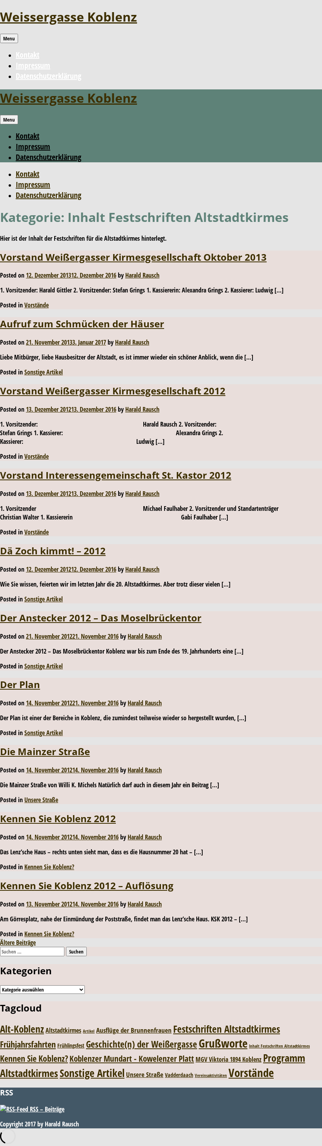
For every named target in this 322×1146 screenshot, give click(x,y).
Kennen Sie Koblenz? (49, 867)
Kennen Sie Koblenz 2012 (58, 818)
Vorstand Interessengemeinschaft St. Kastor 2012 (115, 475)
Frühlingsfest (70, 1045)
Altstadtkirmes (63, 1030)
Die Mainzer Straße (45, 751)
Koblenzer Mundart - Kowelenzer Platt (132, 1058)
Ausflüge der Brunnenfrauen (134, 1030)
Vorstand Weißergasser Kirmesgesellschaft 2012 (112, 390)
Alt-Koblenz (22, 1028)
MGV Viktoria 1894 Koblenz (229, 1059)
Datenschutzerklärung (48, 76)
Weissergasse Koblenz (68, 16)
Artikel (89, 1031)
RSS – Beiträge (46, 1109)
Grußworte (223, 1043)
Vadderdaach (179, 1075)
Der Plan (20, 684)
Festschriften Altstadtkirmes (226, 1029)
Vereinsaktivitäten (211, 1075)
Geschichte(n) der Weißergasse (141, 1044)
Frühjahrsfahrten (28, 1044)
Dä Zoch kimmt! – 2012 (53, 550)
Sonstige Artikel (43, 372)
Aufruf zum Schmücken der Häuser (82, 323)
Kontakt (27, 54)
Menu (9, 38)
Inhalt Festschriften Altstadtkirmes (279, 1046)
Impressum (33, 65)
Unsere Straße (41, 799)
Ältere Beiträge (18, 942)
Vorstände (36, 305)
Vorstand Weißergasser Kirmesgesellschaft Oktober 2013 (133, 257)
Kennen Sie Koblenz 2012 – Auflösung (87, 885)
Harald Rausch (142, 275)
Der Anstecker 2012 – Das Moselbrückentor (100, 617)
